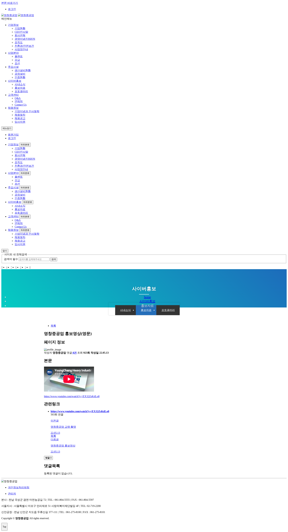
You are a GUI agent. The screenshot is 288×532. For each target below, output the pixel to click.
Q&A (18, 98)
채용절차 (20, 114)
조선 (17, 63)
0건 (75, 352)
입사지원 (20, 121)
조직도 (19, 42)
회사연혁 (20, 35)
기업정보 (13, 24)
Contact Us (20, 104)
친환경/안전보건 (24, 45)
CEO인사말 (21, 31)
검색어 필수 (11, 259)
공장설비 (20, 73)
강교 (17, 59)
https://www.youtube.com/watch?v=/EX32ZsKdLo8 (72, 396)
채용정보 (13, 107)
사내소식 (20, 84)
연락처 (19, 101)
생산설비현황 (23, 70)
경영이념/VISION (25, 38)
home (147, 297)
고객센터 (13, 94)
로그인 (12, 9)
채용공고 (20, 118)
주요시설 (13, 66)
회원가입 (13, 134)
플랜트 (19, 56)
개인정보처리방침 (18, 487)
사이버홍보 (14, 80)
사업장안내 (21, 49)
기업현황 (20, 28)
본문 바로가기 (9, 2)
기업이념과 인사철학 (27, 111)
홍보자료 (20, 87)
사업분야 (13, 52)
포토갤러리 (21, 91)
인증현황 (20, 77)
